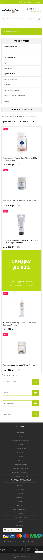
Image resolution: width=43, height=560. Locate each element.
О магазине (20, 489)
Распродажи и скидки (20, 476)
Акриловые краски (11, 52)
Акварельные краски (11, 46)
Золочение (8, 68)
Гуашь (6, 63)
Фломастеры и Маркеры (20, 440)
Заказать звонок (36, 11)
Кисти (6, 101)
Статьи (20, 521)
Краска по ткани (10, 74)
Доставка (20, 501)
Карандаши (20, 432)
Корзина (23, 557)
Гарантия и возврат (20, 509)
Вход (29, 2)
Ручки (20, 436)
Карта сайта (20, 525)
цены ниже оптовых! (21, 285)
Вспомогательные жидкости (14, 96)
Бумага (20, 444)
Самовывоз (20, 505)
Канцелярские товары (20, 472)
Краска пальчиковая (11, 90)
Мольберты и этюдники (20, 464)
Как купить (20, 497)
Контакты (20, 493)
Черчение (20, 452)
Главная (20, 485)
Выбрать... (22, 2)
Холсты (20, 460)
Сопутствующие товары (20, 468)
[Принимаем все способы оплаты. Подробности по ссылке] (23, 536)
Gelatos (7, 85)
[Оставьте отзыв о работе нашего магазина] (23, 530)
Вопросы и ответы (20, 517)
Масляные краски (10, 57)
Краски (20, 456)
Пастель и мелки (20, 448)
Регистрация (37, 2)
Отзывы (20, 513)
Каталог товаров (12, 31)
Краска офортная (10, 79)
